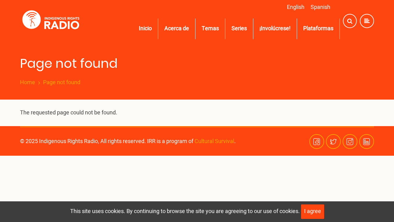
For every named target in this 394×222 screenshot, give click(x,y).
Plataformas (318, 28)
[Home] (52, 21)
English (295, 7)
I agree (312, 211)
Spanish (320, 7)
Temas (210, 28)
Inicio (145, 28)
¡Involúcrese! (275, 28)
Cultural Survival (214, 141)
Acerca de (176, 28)
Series (239, 28)
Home (27, 82)
